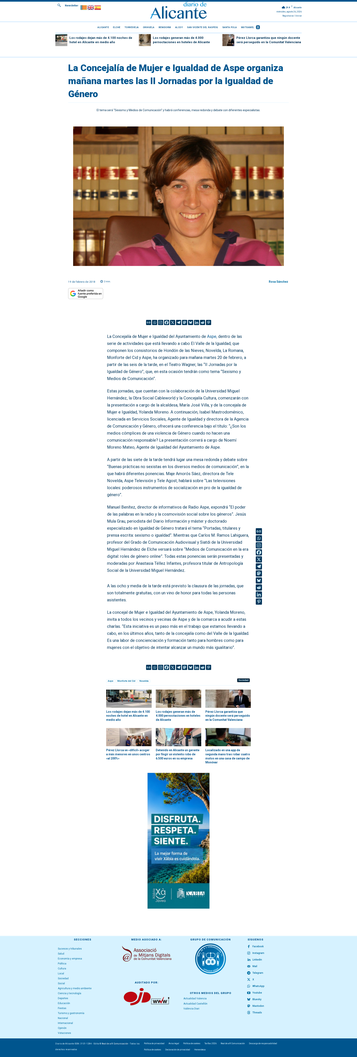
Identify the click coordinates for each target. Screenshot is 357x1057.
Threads (257, 1012)
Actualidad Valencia (195, 998)
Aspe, (212, 336)
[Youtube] (248, 993)
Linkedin (257, 959)
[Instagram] (160, 322)
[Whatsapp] (154, 322)
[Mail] (248, 966)
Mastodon (258, 1006)
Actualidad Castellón (195, 1003)
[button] (59, 5)
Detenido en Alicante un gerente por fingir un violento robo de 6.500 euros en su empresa (177, 754)
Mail (254, 966)
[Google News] (148, 322)
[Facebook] (166, 322)
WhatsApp (258, 986)
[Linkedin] (196, 322)
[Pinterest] (208, 322)
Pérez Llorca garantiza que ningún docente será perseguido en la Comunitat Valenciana (227, 715)
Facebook (258, 946)
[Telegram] (178, 322)
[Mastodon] (184, 322)
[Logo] (178, 11)
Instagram (258, 953)
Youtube (257, 992)
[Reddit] (202, 322)
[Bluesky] (190, 322)
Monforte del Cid (126, 681)
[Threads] (248, 1012)
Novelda (144, 681)
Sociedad (243, 680)
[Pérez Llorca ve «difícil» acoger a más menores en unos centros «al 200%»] (129, 737)
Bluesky (256, 999)
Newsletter (71, 5)
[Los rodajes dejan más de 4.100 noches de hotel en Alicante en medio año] (61, 40)
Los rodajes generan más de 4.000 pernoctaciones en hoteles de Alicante (178, 715)
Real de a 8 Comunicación (115, 1044)
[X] (172, 322)
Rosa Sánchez (278, 281)
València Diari (191, 1008)
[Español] (97, 7)
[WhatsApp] (248, 986)
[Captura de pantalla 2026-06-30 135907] (178, 841)
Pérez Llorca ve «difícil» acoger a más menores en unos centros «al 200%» (128, 754)
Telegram (257, 972)
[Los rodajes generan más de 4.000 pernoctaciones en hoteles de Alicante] (145, 40)
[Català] (83, 7)
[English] (90, 7)
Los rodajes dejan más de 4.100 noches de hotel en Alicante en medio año (128, 715)
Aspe (110, 681)
